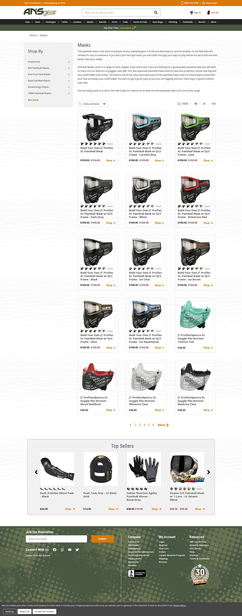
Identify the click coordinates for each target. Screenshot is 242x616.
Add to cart (57, 469)
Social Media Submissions (141, 552)
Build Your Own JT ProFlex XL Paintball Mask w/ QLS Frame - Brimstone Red (194, 214)
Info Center (195, 548)
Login (162, 541)
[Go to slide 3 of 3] (36, 472)
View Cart (164, 548)
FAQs (192, 552)
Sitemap (194, 555)
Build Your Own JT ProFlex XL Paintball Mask (96, 149)
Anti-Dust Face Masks (39, 74)
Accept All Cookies (44, 611)
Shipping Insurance (199, 545)
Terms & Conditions (200, 558)
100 (213, 103)
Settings (9, 611)
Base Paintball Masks (39, 80)
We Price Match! (33, 3)
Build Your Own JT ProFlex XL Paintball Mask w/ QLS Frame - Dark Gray (96, 214)
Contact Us (133, 541)
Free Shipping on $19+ (55, 3)
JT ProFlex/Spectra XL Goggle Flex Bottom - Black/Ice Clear (191, 401)
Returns (163, 562)
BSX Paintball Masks (38, 68)
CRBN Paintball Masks (39, 93)
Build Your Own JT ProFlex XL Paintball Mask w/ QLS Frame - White (145, 214)
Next (162, 425)
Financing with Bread (138, 555)
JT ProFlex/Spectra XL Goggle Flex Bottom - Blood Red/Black (94, 401)
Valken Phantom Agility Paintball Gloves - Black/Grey (142, 496)
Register (163, 545)
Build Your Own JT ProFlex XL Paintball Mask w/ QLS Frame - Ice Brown (194, 276)
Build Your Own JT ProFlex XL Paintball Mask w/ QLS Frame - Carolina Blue (145, 151)
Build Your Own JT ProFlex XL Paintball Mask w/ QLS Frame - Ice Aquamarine (145, 338)
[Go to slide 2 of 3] (209, 472)
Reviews (132, 565)
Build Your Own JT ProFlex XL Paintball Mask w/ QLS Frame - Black (96, 276)
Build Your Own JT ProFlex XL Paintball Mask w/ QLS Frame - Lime (194, 151)
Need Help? (211, 3)
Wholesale (133, 545)
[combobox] (121, 12)
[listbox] (94, 104)
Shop (69, 509)
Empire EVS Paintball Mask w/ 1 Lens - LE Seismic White (187, 496)
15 (195, 103)
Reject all (24, 611)
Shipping (163, 558)
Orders (162, 552)
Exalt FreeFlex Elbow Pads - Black (57, 494)
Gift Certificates (198, 541)
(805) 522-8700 (191, 3)
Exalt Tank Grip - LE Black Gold (100, 494)
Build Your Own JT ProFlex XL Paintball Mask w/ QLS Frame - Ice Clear (145, 276)
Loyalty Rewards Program (172, 555)
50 (204, 103)
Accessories (34, 61)
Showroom (133, 562)
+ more (109, 144)
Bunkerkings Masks (38, 86)
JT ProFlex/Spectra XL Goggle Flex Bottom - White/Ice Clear (142, 401)
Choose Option (187, 469)
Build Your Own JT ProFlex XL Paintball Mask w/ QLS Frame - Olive (96, 338)
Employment (134, 548)
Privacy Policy (135, 558)
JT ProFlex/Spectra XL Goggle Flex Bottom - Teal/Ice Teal (191, 338)
